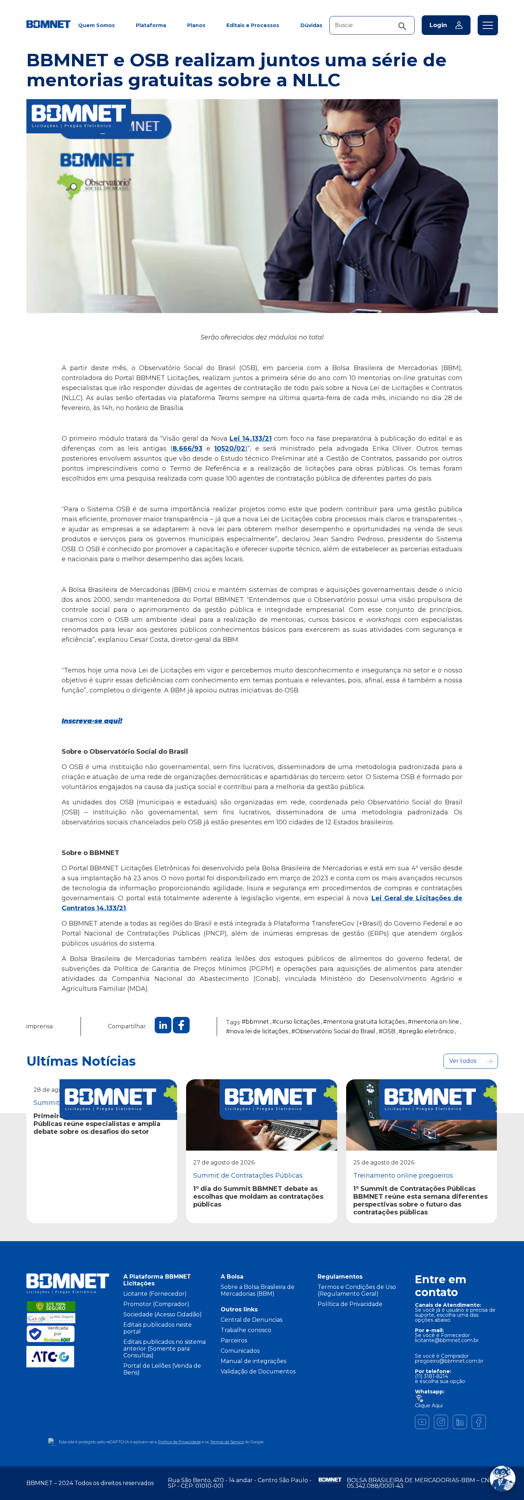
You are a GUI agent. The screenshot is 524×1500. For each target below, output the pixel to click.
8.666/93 (187, 448)
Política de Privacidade (350, 1304)
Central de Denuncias (251, 1319)
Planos (196, 25)
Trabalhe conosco (246, 1330)
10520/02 (229, 448)
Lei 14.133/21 (251, 438)
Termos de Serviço (227, 1441)
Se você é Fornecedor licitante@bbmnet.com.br (447, 1337)
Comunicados (240, 1350)
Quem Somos (96, 25)
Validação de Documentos (258, 1371)
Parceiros (234, 1340)
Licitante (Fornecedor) (155, 1293)
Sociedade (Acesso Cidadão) (162, 1314)
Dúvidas (311, 25)
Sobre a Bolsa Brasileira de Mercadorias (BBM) (257, 1290)
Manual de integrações (253, 1361)
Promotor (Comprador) (156, 1304)
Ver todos (462, 1061)
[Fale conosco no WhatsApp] (502, 1478)
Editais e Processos (252, 25)
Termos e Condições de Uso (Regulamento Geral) (357, 1290)
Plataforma (151, 25)
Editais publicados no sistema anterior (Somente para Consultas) (164, 1348)
